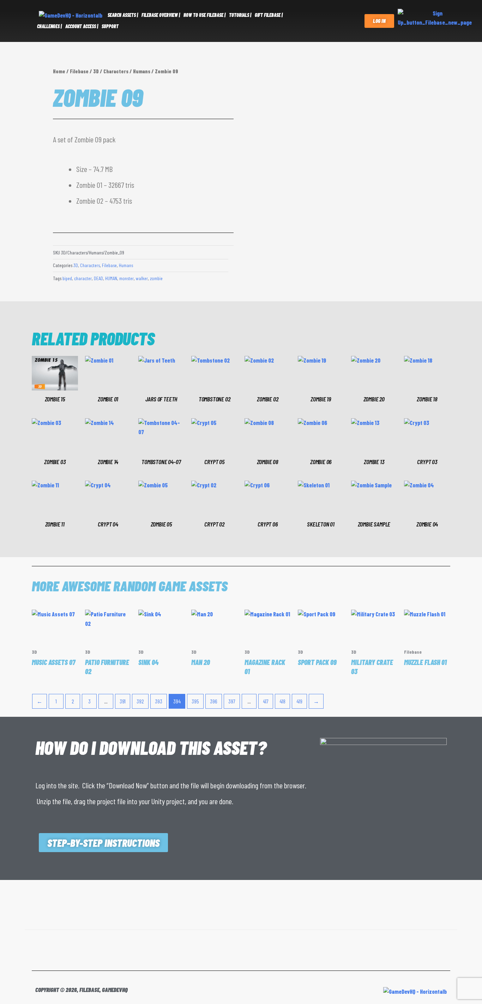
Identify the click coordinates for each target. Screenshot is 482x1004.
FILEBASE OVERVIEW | (160, 15)
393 (158, 701)
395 (195, 701)
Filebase (79, 71)
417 (266, 701)
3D (96, 71)
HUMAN (111, 278)
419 (299, 701)
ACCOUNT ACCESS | (81, 26)
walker (142, 278)
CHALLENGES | (49, 26)
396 (213, 701)
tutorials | (240, 15)
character (83, 278)
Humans (141, 71)
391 (123, 701)
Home (59, 71)
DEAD (98, 278)
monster (126, 278)
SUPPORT (110, 26)
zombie (156, 278)
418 (282, 701)
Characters (115, 71)
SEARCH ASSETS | (123, 15)
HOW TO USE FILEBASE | (204, 15)
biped (67, 278)
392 (140, 701)
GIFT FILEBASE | (269, 15)
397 (231, 701)
